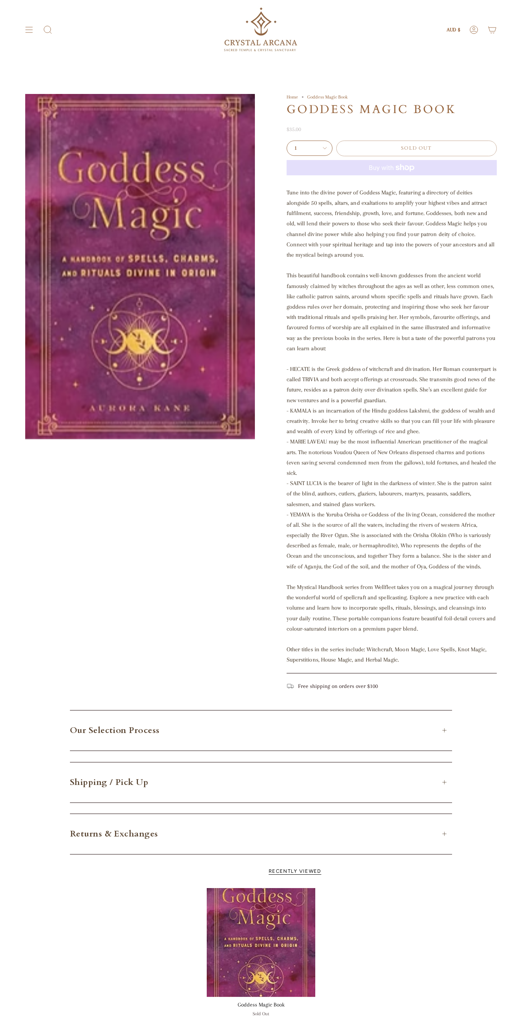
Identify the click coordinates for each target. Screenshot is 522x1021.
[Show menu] (29, 30)
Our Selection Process (114, 730)
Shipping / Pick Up (109, 782)
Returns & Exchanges (114, 834)
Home (292, 97)
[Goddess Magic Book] (261, 942)
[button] (47, 30)
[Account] (473, 30)
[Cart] (492, 30)
